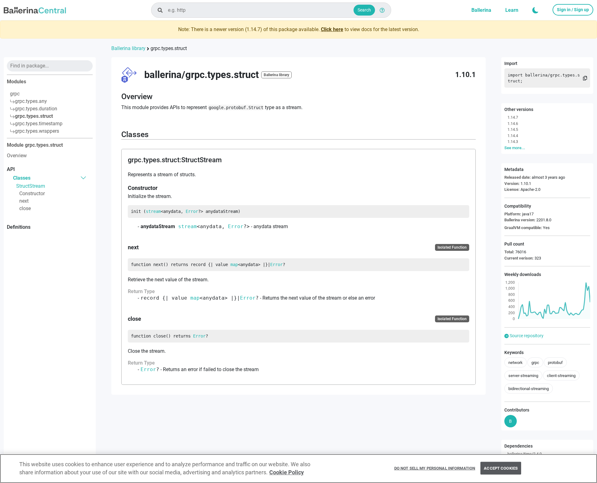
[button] (535, 10)
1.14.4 (512, 135)
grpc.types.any (31, 101)
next (24, 201)
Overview (17, 156)
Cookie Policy (286, 473)
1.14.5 (512, 129)
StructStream (30, 186)
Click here (332, 29)
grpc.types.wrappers (37, 131)
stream (153, 211)
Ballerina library (128, 48)
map (234, 264)
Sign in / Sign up (573, 9)
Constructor (32, 193)
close (25, 208)
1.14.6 (512, 123)
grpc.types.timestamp (38, 123)
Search (364, 9)
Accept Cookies (501, 468)
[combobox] (271, 10)
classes (21, 178)
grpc (15, 94)
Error (192, 211)
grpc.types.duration (36, 109)
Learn (511, 10)
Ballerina (481, 10)
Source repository (526, 335)
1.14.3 (512, 141)
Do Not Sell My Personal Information (434, 468)
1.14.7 (512, 117)
